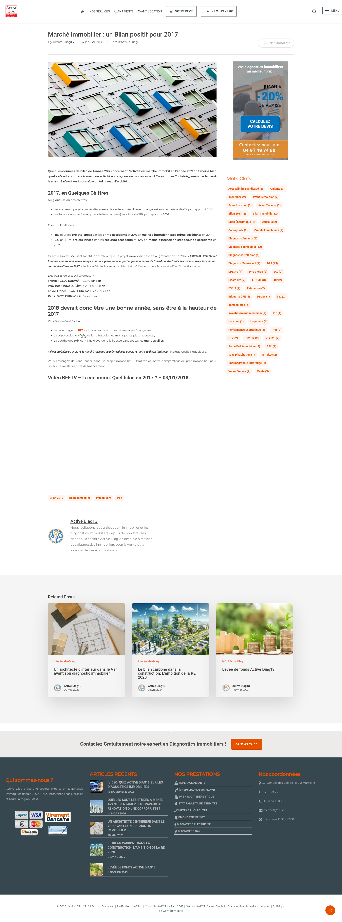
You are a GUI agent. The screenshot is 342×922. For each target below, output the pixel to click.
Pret (276, 329)
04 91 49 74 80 (247, 744)
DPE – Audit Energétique (196, 796)
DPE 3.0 (235, 271)
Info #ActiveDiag (124, 42)
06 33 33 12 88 (272, 801)
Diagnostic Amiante (242, 238)
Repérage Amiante (191, 782)
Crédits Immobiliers (268, 230)
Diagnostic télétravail (244, 263)
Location (236, 321)
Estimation (256, 288)
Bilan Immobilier (79, 497)
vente (263, 371)
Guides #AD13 (195, 906)
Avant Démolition (265, 197)
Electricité (236, 280)
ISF (277, 313)
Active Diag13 (63, 42)
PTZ (80, 330)
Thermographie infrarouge (247, 362)
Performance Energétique (246, 329)
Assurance (237, 197)
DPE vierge (258, 271)
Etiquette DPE (239, 296)
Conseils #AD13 (155, 906)
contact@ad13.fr (274, 810)
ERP (277, 280)
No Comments (279, 43)
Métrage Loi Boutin (192, 810)
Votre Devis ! (216, 906)
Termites (269, 354)
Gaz (281, 296)
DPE (272, 263)
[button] (327, 10)
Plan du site (235, 906)
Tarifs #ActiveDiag (129, 906)
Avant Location (240, 205)
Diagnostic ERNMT (191, 817)
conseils (269, 221)
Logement (258, 321)
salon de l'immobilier (244, 346)
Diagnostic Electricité (193, 824)
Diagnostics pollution (243, 255)
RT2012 (252, 338)
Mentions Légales (258, 906)
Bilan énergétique (241, 221)
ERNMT (259, 280)
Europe (263, 296)
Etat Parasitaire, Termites (197, 803)
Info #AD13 (175, 906)
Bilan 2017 (56, 497)
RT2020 (272, 338)
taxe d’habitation (241, 354)
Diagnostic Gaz (188, 831)
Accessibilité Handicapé (245, 188)
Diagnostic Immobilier (245, 246)
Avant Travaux (269, 205)
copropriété (238, 230)
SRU (271, 346)
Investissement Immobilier (247, 313)
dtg (278, 271)
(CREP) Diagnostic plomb (196, 789)
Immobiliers (103, 497)
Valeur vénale (239, 371)
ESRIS (234, 288)
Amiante (277, 188)
